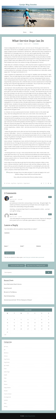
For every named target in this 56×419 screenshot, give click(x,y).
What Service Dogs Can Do (28, 40)
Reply (50, 197)
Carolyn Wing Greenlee (29, 416)
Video (5, 403)
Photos (5, 384)
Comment (6, 233)
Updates (6, 400)
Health (5, 375)
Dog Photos (13, 183)
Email (22, 246)
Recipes (6, 390)
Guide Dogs (6, 371)
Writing (5, 406)
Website (38, 246)
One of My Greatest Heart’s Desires (13, 284)
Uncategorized (7, 397)
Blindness (6, 353)
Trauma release (7, 394)
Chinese (6, 356)
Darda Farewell (8, 288)
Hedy (5, 378)
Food (5, 368)
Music (31, 32)
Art (4, 349)
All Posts (8, 183)
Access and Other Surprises (17, 265)
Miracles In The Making (10, 292)
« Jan (5, 334)
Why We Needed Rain (9, 296)
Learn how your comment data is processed (33, 257)
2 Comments (36, 44)
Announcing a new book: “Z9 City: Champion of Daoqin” (18, 300)
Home (24, 32)
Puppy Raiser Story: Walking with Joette (36, 265)
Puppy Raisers (26, 183)
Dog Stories (19, 183)
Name (6, 246)
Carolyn (20, 44)
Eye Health (6, 365)
